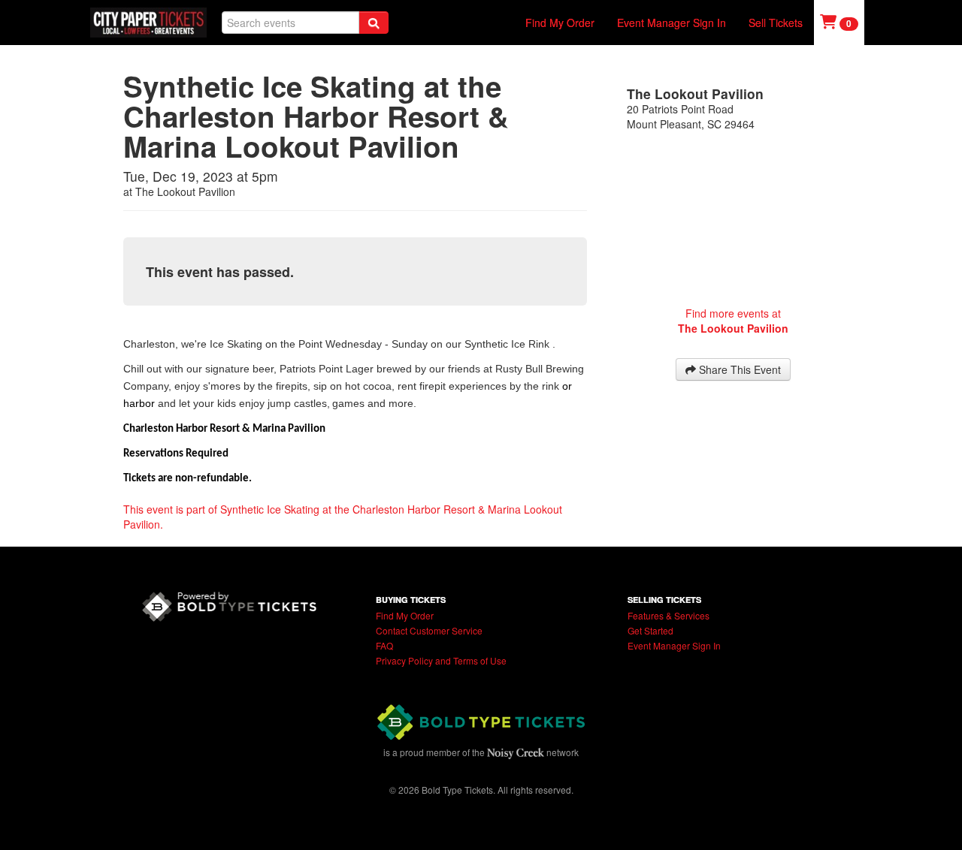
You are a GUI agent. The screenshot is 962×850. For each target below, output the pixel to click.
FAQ (384, 645)
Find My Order (559, 22)
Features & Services (668, 615)
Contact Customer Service (429, 630)
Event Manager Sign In (671, 22)
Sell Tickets (776, 22)
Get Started (650, 630)
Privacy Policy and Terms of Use (441, 660)
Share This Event (738, 369)
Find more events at (733, 321)
